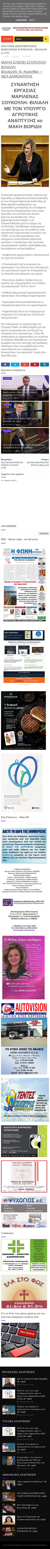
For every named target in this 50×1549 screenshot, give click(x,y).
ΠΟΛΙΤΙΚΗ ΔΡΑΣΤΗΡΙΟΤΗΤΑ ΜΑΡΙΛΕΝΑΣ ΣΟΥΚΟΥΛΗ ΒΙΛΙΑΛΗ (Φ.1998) (23, 446)
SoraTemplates (16, 1545)
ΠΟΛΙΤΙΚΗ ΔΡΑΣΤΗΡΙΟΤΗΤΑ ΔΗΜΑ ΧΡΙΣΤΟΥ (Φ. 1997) (20, 420)
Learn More (21, 20)
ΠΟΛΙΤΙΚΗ (27, 56)
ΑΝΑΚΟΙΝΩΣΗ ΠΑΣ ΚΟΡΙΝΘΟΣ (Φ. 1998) (27, 1530)
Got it (32, 20)
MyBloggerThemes (40, 1545)
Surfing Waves (41, 824)
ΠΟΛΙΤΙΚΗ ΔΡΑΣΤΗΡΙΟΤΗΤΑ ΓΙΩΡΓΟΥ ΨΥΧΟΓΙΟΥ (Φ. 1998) (32, 1495)
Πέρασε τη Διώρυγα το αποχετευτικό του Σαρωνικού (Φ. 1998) (31, 1409)
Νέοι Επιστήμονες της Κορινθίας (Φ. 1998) (28, 1506)
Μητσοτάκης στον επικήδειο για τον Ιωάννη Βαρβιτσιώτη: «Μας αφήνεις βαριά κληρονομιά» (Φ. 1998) (24, 392)
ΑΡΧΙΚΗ (7, 39)
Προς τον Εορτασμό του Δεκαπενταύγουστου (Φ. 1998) (31, 1518)
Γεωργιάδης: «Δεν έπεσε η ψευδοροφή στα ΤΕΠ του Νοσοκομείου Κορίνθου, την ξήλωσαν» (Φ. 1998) (31, 1461)
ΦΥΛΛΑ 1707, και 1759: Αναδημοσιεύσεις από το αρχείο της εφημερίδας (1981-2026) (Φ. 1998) (31, 1394)
